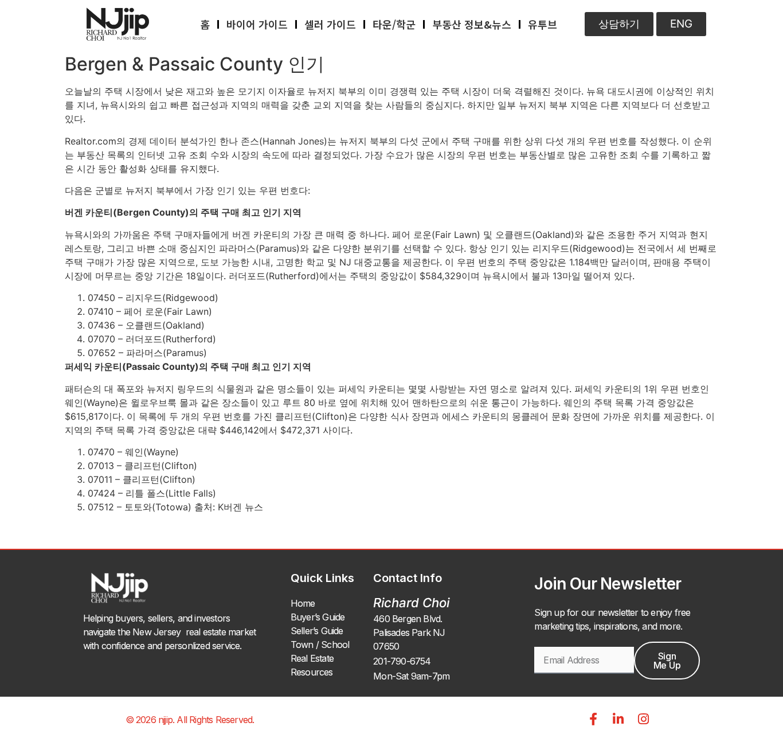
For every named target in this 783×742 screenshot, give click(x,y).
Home (303, 603)
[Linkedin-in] (618, 719)
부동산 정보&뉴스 (471, 24)
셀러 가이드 (330, 24)
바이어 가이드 (257, 24)
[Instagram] (643, 719)
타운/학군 (394, 24)
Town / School (320, 644)
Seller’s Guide (317, 630)
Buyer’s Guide (318, 617)
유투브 (542, 24)
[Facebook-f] (593, 719)
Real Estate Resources (312, 665)
